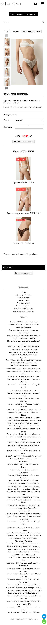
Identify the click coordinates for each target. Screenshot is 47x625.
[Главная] (7, 31)
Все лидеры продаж (23, 273)
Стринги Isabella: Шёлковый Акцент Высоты (21, 254)
